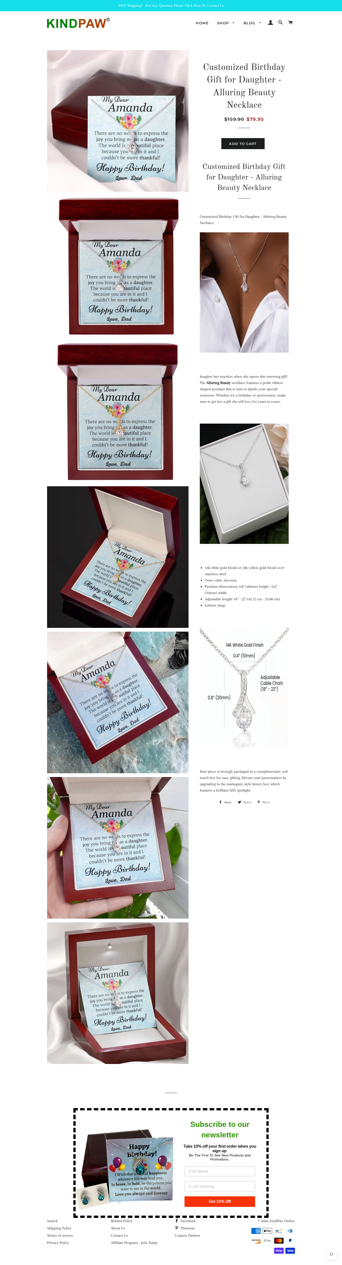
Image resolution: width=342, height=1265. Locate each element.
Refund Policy (122, 1221)
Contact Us (119, 1235)
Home (202, 23)
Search (52, 1221)
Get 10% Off (220, 1201)
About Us (118, 1228)
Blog (250, 23)
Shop (223, 23)
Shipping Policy (59, 1228)
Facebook (188, 1221)
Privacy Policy (58, 1242)
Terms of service (60, 1235)
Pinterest (187, 1228)
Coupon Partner (187, 1235)
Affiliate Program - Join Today (134, 1242)
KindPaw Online (282, 1221)
